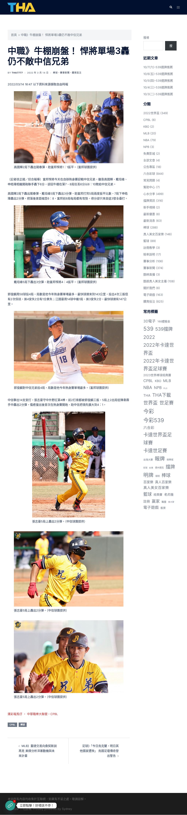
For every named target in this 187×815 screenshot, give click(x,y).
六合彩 (148, 427)
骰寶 (163, 507)
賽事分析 (149, 261)
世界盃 (150, 403)
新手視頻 (149, 207)
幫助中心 (149, 187)
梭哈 (157, 476)
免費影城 (149, 153)
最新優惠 (149, 214)
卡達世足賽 (155, 450)
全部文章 (149, 160)
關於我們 (149, 288)
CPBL (12, 724)
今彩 (148, 411)
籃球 (146, 241)
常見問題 (149, 180)
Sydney (67, 809)
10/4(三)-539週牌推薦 (158, 87)
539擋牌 (164, 329)
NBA (146, 140)
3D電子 (149, 321)
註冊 (146, 501)
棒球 (55, 72)
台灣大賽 (148, 459)
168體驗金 (163, 321)
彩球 (145, 467)
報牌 (160, 459)
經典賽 (158, 494)
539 (148, 329)
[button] (170, 7)
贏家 (156, 501)
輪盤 (164, 501)
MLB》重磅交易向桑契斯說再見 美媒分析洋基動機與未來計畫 (38, 751)
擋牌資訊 (149, 200)
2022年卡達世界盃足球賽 (158, 364)
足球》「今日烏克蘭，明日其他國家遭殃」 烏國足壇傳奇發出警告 (99, 751)
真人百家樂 (163, 482)
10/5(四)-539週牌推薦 (158, 80)
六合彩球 (149, 173)
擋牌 (170, 467)
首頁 (14, 35)
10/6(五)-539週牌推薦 (158, 74)
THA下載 (161, 395)
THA (146, 395)
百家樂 (148, 482)
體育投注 (76, 72)
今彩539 (153, 420)
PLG (165, 388)
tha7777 (17, 72)
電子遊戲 (149, 295)
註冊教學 (149, 247)
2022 (149, 337)
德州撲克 (159, 467)
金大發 (171, 502)
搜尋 (146, 37)
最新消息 (149, 220)
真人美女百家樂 (153, 234)
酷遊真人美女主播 (155, 281)
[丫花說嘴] (21, 7)
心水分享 (149, 194)
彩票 (151, 468)
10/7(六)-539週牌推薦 (158, 67)
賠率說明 (149, 254)
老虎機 (168, 494)
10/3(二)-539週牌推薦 (158, 94)
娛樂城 (170, 459)
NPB (146, 147)
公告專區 (149, 167)
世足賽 (166, 403)
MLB (146, 133)
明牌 (148, 475)
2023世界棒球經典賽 (157, 375)
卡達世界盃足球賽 (157, 438)
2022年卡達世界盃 (158, 349)
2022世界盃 (151, 113)
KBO (146, 126)
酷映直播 (149, 274)
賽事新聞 (65, 72)
